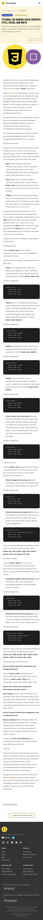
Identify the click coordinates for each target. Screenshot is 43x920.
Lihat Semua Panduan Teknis (22, 815)
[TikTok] (20, 842)
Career (4, 854)
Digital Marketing (7, 871)
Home (4, 10)
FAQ (3, 852)
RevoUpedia (11, 3)
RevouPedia (5, 860)
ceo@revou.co (11, 901)
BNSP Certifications (29, 854)
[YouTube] (16, 842)
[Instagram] (3, 842)
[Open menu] (39, 3)
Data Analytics (6, 869)
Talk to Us (10, 888)
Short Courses (27, 857)
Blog (3, 857)
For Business (27, 852)
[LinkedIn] (12, 842)
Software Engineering (9, 874)
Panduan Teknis (12, 10)
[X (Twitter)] (7, 842)
